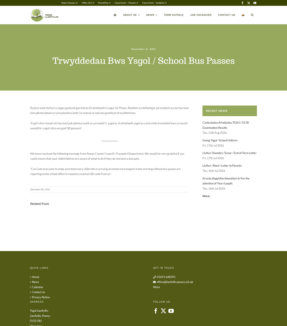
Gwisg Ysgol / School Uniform (220, 140)
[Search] (252, 15)
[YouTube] (171, 311)
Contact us (38, 292)
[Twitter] (163, 311)
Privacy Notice (41, 297)
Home (35, 277)
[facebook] (242, 2)
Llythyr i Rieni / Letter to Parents (222, 165)
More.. (206, 196)
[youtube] (254, 2)
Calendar (37, 287)
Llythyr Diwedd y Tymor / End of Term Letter (229, 153)
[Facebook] (155, 311)
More (156, 287)
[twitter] (248, 2)
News (35, 282)
